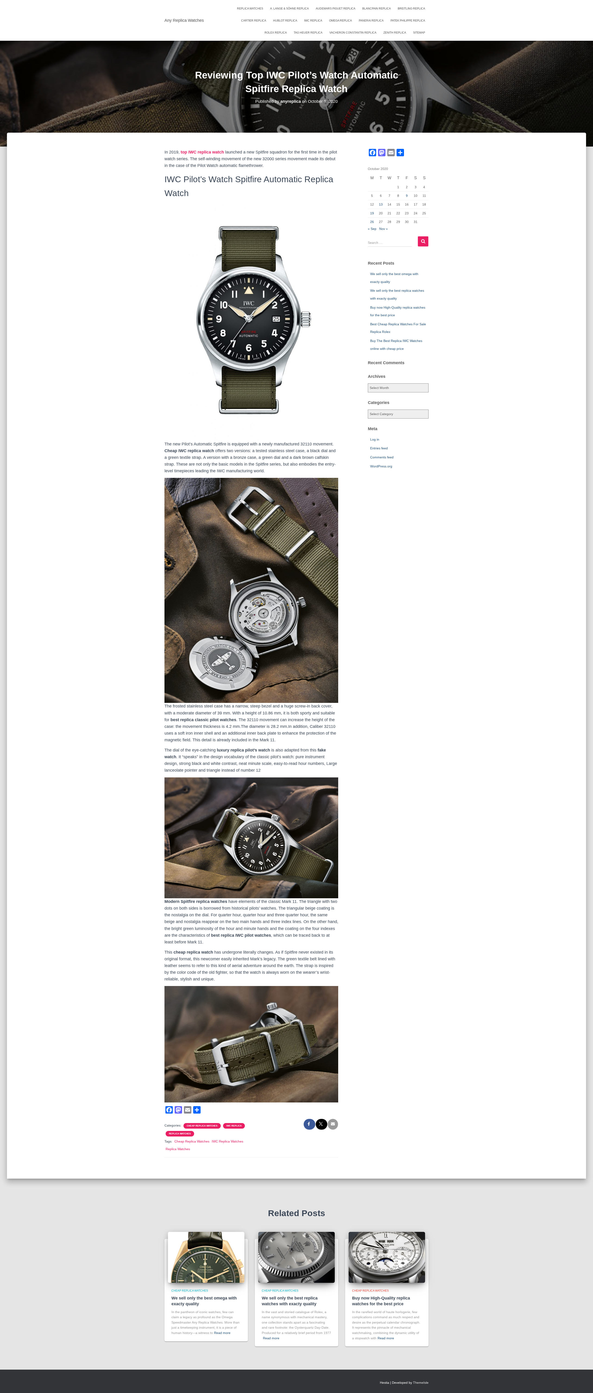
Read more (222, 1333)
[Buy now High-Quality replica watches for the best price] (387, 1257)
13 (381, 204)
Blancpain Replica (376, 8)
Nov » (383, 229)
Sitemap (419, 32)
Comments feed (382, 457)
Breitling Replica (411, 8)
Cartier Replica (253, 20)
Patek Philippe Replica (408, 20)
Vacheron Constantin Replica (352, 32)
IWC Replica (313, 20)
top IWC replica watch (202, 152)
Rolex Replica (276, 32)
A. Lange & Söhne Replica (289, 8)
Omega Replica (340, 20)
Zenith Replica (394, 32)
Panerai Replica (371, 20)
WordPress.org (381, 466)
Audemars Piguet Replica (335, 8)
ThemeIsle (421, 1382)
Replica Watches (250, 8)
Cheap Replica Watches (202, 1125)
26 (372, 222)
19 (372, 213)
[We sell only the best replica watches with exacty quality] (296, 1257)
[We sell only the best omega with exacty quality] (206, 1257)
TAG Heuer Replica (308, 32)
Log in (374, 439)
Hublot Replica (285, 20)
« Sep (372, 229)
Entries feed (379, 448)
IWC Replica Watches (227, 1141)
